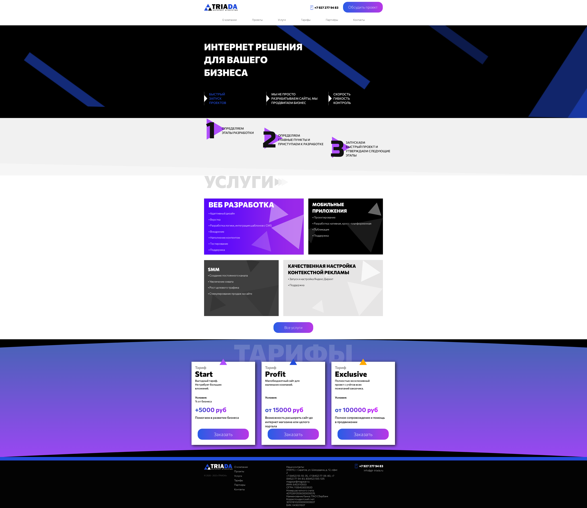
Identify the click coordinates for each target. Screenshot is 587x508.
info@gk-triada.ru (373, 470)
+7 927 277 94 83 (326, 7)
